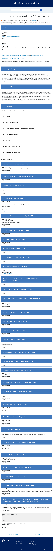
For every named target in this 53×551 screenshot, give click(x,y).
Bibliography (8, 116)
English (3, 44)
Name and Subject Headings (12, 147)
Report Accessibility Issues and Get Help (21, 549)
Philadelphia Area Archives (26, 3)
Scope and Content (10, 87)
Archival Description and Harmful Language (38, 549)
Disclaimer (3, 549)
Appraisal (7, 140)
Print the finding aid (13, 534)
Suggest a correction (39, 534)
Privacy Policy (10, 549)
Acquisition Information (11, 123)
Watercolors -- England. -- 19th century (18, 58)
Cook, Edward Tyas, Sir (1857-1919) (37, 55)
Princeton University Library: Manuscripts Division (11, 36)
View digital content (8, 211)
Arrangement (8, 106)
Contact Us (34, 20)
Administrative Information (12, 153)
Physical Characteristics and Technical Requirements (19, 128)
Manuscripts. (7, 58)
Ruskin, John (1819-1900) (24, 55)
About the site (19, 543)
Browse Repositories (20, 541)
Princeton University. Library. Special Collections (10, 55)
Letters (3, 58)
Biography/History (10, 69)
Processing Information (11, 135)
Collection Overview (10, 28)
